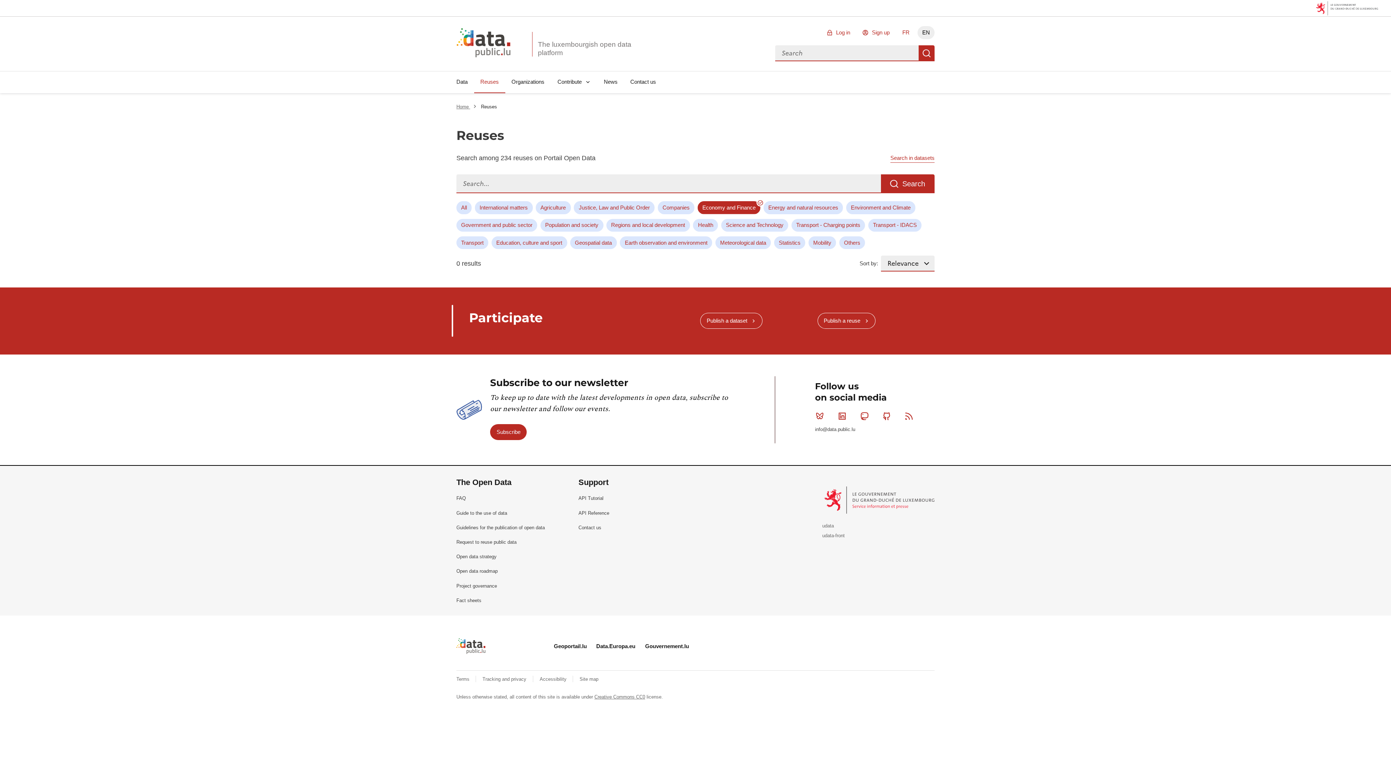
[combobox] (847, 53)
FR (906, 32)
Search (927, 53)
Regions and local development (648, 225)
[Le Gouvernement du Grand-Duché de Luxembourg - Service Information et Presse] (880, 499)
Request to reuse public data (486, 542)
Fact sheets (468, 600)
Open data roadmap (477, 571)
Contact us (643, 82)
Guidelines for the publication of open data (500, 527)
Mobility (822, 243)
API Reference (593, 513)
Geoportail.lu (570, 646)
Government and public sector (496, 225)
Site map (589, 679)
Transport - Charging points (828, 225)
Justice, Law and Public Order (614, 207)
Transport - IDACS (895, 225)
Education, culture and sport (529, 243)
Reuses (489, 82)
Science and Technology (755, 225)
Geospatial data (593, 243)
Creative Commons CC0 (619, 697)
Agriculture (553, 207)
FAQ (461, 498)
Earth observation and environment (666, 243)
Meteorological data (743, 243)
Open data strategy (476, 556)
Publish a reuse (842, 321)
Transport (472, 243)
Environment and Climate (881, 207)
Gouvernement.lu (667, 646)
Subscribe (509, 432)
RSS (909, 416)
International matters (504, 207)
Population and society (571, 225)
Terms (463, 679)
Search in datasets (912, 158)
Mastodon (864, 416)
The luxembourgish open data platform (584, 49)
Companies (676, 207)
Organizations (527, 82)
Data (462, 82)
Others (852, 243)
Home (463, 106)
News (611, 82)
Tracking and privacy (505, 679)
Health (705, 225)
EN (926, 32)
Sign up (881, 32)
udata (828, 526)
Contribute (569, 82)
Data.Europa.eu (615, 646)
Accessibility (554, 679)
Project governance (476, 586)
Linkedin (842, 416)
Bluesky (820, 416)
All (464, 207)
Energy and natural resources (803, 207)
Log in (843, 32)
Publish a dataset (727, 321)
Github (887, 416)
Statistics (790, 243)
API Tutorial (590, 498)
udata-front (833, 535)
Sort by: (869, 263)
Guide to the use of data (481, 513)
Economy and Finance (729, 207)
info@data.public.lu (835, 429)
